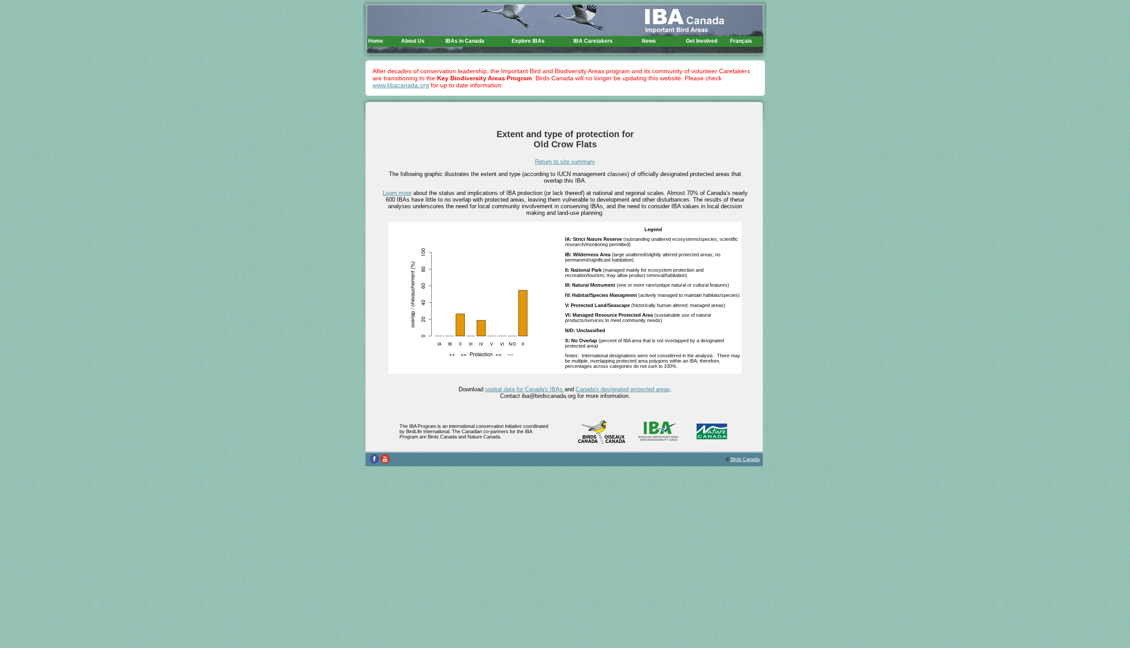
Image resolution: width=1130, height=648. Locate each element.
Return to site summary (565, 161)
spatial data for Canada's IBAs (525, 389)
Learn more (397, 193)
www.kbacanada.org (401, 85)
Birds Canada (745, 459)
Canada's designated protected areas (623, 389)
